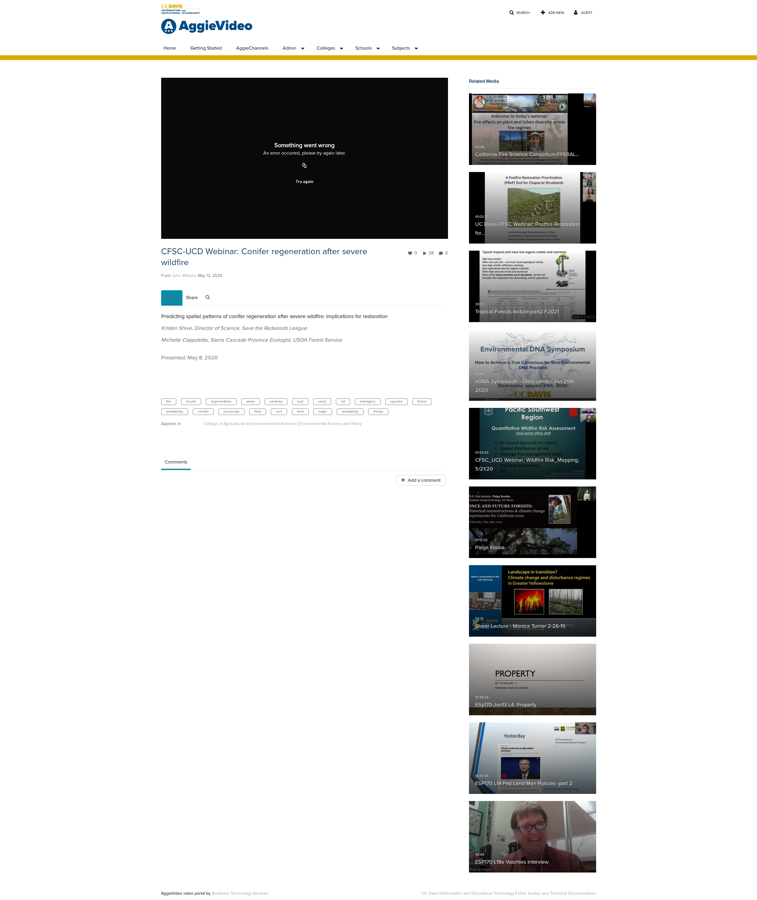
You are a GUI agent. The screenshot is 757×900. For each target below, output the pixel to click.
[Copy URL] (304, 166)
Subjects (401, 48)
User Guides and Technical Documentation (557, 893)
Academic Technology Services (240, 893)
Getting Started (206, 48)
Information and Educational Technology (478, 893)
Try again (304, 181)
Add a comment (424, 480)
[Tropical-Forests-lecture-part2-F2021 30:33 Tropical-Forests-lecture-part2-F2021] (532, 286)
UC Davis (430, 893)
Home (170, 48)
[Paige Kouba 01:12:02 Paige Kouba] (532, 522)
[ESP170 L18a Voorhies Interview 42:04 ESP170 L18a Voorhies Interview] (532, 837)
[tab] (171, 298)
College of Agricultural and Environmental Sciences (250, 424)
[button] (519, 12)
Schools (363, 48)
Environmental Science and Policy (331, 424)
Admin (289, 48)
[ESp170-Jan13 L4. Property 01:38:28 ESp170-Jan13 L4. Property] (532, 679)
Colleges (326, 48)
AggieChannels (252, 48)
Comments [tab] (176, 462)
